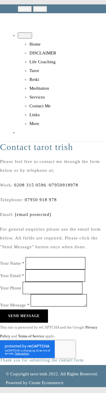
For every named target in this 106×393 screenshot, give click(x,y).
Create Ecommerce (46, 382)
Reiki (34, 79)
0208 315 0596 (30, 185)
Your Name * (12, 263)
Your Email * (12, 275)
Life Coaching (42, 61)
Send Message (24, 316)
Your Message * (14, 305)
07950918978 (63, 185)
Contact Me (40, 106)
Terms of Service (31, 336)
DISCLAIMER (42, 53)
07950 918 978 (41, 199)
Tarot (34, 70)
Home (35, 44)
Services (37, 97)
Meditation (39, 88)
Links (34, 114)
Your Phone (10, 287)
